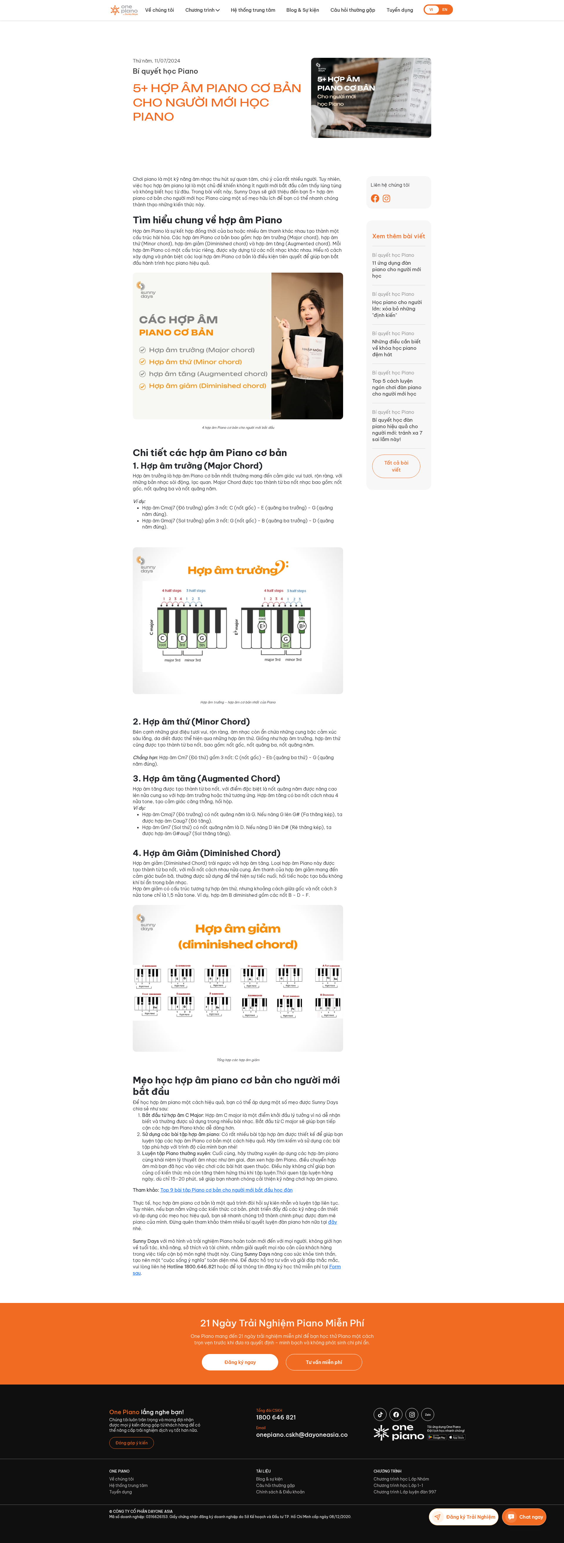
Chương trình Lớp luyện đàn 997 (405, 1492)
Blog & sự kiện (269, 1479)
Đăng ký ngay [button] (240, 1362)
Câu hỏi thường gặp (352, 10)
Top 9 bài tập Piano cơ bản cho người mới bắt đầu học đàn (226, 1190)
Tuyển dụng (400, 10)
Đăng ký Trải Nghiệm (470, 1517)
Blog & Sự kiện (302, 10)
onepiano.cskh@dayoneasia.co (302, 1434)
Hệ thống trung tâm (253, 10)
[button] (202, 10)
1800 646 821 (276, 1417)
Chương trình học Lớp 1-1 (398, 1485)
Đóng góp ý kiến (131, 1443)
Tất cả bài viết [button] (396, 466)
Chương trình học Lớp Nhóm (401, 1479)
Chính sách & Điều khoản (280, 1492)
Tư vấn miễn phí (324, 1362)
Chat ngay (531, 1517)
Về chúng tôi (159, 10)
